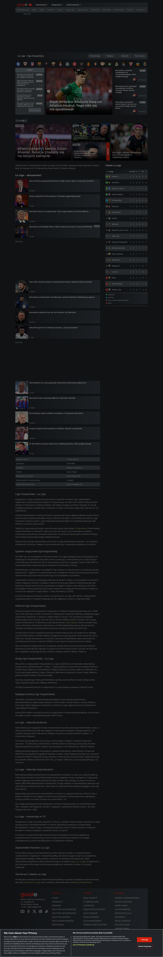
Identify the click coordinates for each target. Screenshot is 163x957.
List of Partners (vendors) (83, 945)
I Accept (144, 940)
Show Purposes (144, 946)
